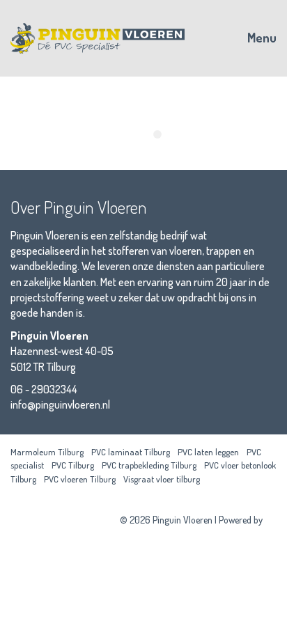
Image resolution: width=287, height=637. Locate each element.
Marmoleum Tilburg (47, 451)
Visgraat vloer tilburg (161, 479)
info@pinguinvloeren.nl (60, 404)
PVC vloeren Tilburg (80, 479)
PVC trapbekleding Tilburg (149, 465)
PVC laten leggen (208, 451)
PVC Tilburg (73, 465)
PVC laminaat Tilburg (130, 451)
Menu (261, 37)
